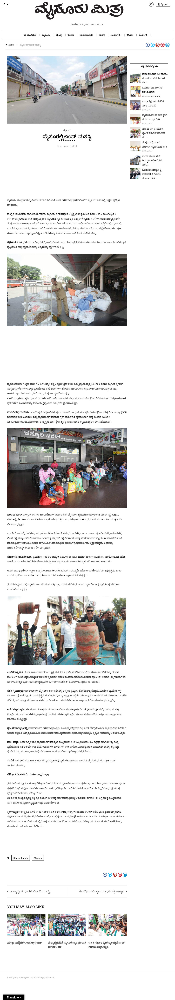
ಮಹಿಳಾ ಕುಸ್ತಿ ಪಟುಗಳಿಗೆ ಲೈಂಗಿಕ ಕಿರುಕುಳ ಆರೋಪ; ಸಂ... (153, 133)
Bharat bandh (20, 857)
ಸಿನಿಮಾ (130, 35)
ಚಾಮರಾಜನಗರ (86, 35)
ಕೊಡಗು (71, 35)
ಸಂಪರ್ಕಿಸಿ (143, 35)
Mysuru (38, 857)
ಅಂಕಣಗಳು (115, 35)
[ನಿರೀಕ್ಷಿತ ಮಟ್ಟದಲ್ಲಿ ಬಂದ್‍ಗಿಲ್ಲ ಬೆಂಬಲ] (26, 934)
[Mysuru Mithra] (79, 15)
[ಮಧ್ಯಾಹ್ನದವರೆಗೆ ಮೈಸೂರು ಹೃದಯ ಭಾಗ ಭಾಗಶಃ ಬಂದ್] (67, 934)
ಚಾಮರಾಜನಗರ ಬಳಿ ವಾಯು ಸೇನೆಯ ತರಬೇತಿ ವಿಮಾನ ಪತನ (155, 78)
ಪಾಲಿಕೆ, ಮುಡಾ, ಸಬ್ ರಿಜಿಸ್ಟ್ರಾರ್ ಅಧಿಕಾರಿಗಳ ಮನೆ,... (151, 160)
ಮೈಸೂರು (46, 35)
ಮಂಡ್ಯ (59, 35)
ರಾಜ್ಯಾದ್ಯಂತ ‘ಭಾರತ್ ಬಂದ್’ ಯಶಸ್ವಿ (30, 891)
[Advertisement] (67, 174)
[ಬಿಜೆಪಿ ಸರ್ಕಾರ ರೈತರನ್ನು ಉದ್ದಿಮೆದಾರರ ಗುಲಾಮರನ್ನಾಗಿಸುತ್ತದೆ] (108, 934)
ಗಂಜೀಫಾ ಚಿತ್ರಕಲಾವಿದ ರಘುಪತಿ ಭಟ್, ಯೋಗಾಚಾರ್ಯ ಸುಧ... (152, 92)
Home (11, 44)
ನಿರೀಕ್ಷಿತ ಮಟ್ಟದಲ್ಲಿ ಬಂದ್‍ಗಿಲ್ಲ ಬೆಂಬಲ (24, 942)
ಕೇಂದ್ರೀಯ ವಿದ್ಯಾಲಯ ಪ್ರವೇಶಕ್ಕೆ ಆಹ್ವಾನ (101, 891)
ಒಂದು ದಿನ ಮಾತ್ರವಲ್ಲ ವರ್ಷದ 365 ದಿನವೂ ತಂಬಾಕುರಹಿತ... (151, 174)
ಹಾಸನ (102, 35)
